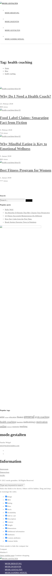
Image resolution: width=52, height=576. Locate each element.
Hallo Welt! (9, 210)
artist (2, 417)
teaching (23, 426)
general (29, 416)
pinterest (9, 426)
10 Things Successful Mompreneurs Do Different (23, 216)
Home (7, 68)
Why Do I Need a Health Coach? (25, 96)
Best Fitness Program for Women (25, 170)
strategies (15, 427)
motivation (42, 421)
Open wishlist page (7, 555)
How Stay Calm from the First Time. (18, 219)
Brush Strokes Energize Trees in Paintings (20, 222)
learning (20, 422)
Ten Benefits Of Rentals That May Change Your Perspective (27, 213)
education (12, 417)
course (6, 417)
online (3, 426)
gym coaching (42, 416)
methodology (29, 422)
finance (20, 417)
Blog (6, 71)
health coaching (8, 421)
